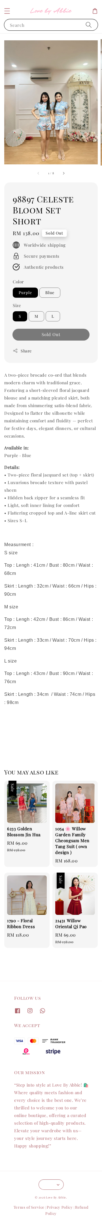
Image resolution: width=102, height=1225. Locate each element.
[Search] (89, 24)
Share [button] (26, 351)
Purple (25, 292)
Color (18, 281)
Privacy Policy (60, 1207)
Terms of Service (29, 1207)
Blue (49, 292)
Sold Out (51, 334)
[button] (7, 11)
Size (17, 305)
